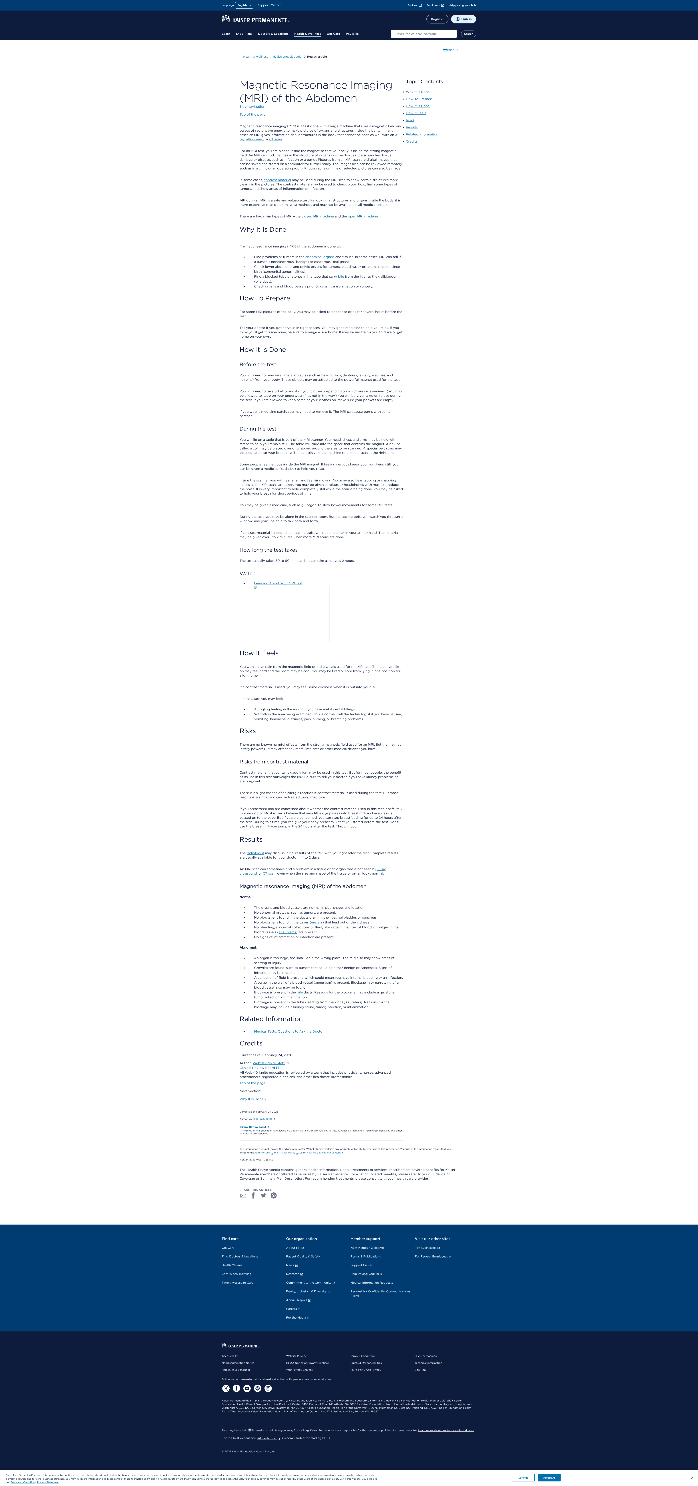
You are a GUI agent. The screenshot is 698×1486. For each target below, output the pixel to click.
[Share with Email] (243, 1195)
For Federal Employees (431, 1256)
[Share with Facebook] (253, 1195)
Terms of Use (262, 1152)
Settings (523, 1477)
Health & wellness (255, 56)
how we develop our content (324, 1152)
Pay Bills (352, 33)
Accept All (549, 1477)
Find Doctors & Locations (240, 1256)
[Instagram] (267, 1388)
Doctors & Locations (273, 33)
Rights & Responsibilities (366, 1362)
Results (412, 127)
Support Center (269, 5)
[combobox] (424, 34)
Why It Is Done (251, 1099)
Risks (410, 120)
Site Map (420, 1369)
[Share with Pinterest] (273, 1195)
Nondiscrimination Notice (238, 1362)
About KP (293, 1247)
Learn (226, 33)
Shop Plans (244, 33)
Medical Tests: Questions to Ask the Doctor (289, 1031)
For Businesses (425, 1247)
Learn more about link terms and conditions (446, 1430)
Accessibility (230, 1356)
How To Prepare (419, 99)
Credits (412, 141)
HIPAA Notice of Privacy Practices (307, 1362)
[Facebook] (236, 1388)
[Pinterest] (257, 1388)
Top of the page (252, 1083)
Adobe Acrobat (267, 1438)
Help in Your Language (236, 1369)
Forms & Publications (365, 1256)
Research (292, 1274)
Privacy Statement (48, 1482)
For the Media (296, 1317)
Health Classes (232, 1265)
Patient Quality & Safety (303, 1256)
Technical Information (428, 1362)
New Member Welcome (367, 1247)
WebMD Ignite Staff (260, 1119)
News (290, 1265)
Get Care (333, 33)
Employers (433, 5)
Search (468, 33)
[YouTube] (246, 1388)
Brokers (412, 5)
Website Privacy (296, 1356)
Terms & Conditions (362, 1356)
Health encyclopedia (287, 56)
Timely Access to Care (237, 1282)
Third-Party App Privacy (365, 1369)
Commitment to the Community (308, 1282)
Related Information (422, 134)
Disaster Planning (426, 1356)
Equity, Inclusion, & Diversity (306, 1291)
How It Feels (416, 113)
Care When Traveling (237, 1274)
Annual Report (296, 1300)
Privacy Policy (287, 1152)
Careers (291, 1309)
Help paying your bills (462, 5)
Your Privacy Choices (299, 1369)
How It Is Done (418, 106)
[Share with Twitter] (263, 1195)
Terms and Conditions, (23, 1482)
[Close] (692, 1478)
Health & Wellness (307, 33)
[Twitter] (225, 1388)
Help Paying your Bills (366, 1274)
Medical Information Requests (371, 1282)
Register (437, 19)
